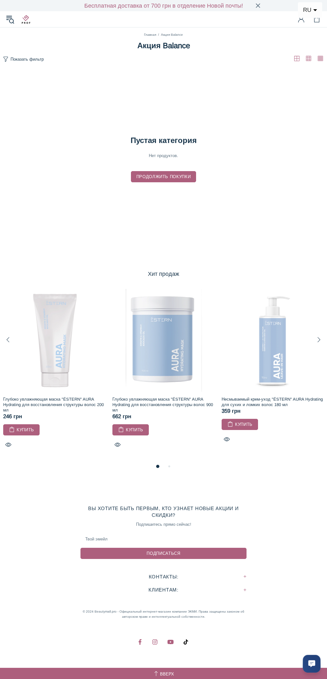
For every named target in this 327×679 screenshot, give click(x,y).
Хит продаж (163, 274)
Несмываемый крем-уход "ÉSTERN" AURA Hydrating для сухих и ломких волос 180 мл (272, 402)
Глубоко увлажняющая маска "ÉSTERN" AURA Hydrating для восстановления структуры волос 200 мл (53, 404)
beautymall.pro (25, 19)
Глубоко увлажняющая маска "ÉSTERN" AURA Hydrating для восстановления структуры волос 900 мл (162, 404)
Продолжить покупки (163, 176)
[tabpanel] (54, 376)
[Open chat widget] (312, 664)
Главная (150, 34)
